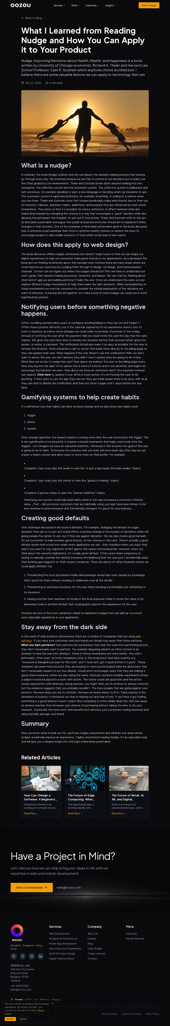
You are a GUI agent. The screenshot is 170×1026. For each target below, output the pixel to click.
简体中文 (55, 999)
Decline (22, 1019)
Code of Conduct (131, 1013)
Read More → (31, 813)
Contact (92, 958)
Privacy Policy (110, 1013)
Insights (109, 5)
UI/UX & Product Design (62, 953)
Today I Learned (96, 953)
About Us (93, 933)
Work (74, 5)
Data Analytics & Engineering (65, 948)
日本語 (28, 999)
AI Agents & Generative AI (63, 938)
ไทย (36, 999)
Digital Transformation (61, 958)
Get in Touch (149, 5)
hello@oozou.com (69, 887)
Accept (10, 1019)
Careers (92, 938)
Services (58, 5)
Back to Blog (33, 18)
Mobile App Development (63, 943)
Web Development (59, 933)
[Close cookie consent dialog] (52, 1003)
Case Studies (95, 948)
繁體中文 (44, 999)
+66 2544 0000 (20, 985)
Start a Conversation (29, 887)
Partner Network (135, 938)
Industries (91, 5)
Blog (90, 943)
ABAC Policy (152, 1013)
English (19, 999)
